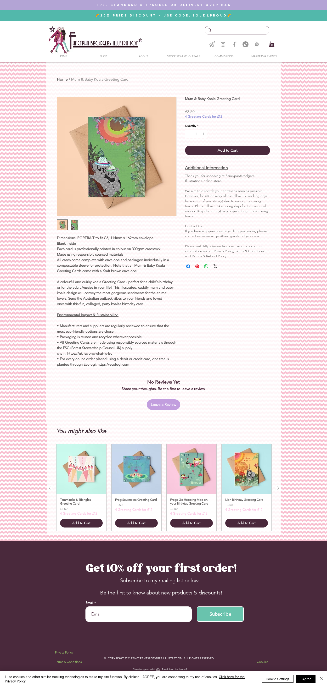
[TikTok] (245, 44)
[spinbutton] (196, 134)
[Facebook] (234, 44)
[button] (272, 44)
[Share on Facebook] (188, 266)
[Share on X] (215, 266)
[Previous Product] (49, 488)
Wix (158, 669)
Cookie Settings (277, 678)
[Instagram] (223, 44)
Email (89, 602)
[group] (164, 488)
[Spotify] (257, 44)
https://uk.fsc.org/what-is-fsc (89, 353)
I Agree (305, 678)
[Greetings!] (212, 44)
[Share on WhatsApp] (206, 266)
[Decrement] (188, 134)
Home (62, 79)
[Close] (321, 679)
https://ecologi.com (113, 364)
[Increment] (203, 134)
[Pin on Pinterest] (197, 266)
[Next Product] (278, 488)
